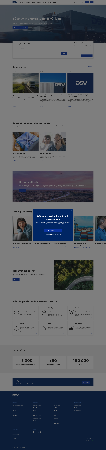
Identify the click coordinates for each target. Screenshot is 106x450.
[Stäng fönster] (71, 210)
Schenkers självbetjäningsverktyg (53, 230)
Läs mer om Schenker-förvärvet (52, 234)
